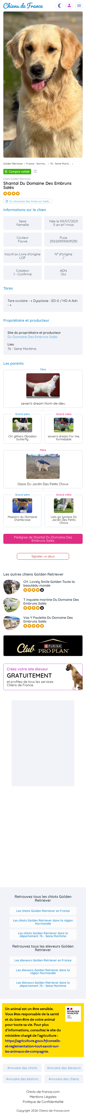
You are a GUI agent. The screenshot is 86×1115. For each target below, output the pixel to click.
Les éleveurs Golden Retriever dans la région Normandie (43, 971)
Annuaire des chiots (22, 1068)
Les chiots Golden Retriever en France (43, 911)
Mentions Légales (43, 1097)
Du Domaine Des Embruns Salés (29, 201)
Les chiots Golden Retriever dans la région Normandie (43, 922)
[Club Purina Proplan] (43, 645)
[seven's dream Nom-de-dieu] (43, 385)
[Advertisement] (43, 743)
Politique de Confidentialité (43, 1102)
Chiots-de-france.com (43, 1092)
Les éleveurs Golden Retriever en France (42, 960)
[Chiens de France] (23, 6)
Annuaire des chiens (64, 1079)
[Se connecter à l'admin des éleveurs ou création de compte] (69, 6)
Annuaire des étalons (22, 1079)
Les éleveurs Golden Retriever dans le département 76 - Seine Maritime (43, 984)
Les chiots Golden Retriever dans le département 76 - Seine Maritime (43, 934)
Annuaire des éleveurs (64, 1068)
